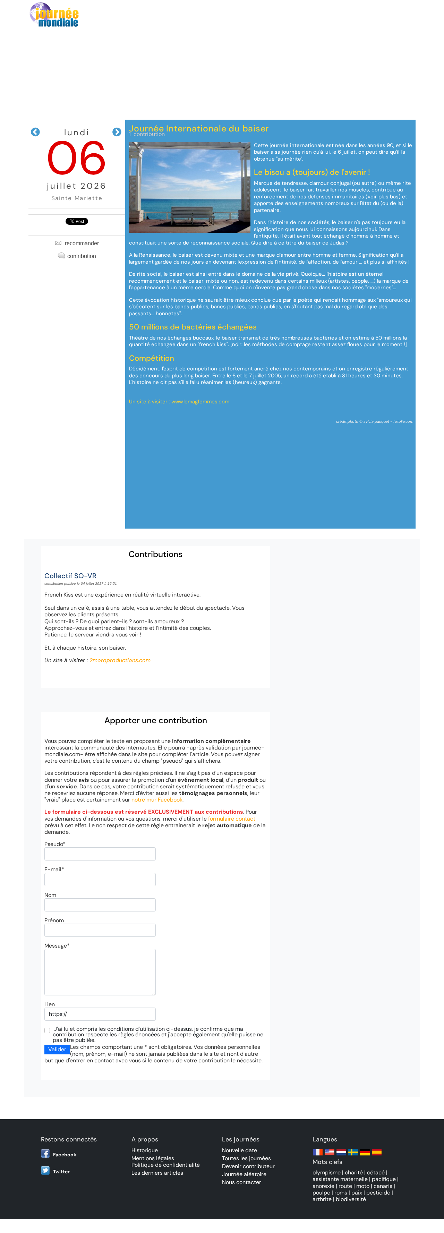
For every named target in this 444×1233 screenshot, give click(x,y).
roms (340, 1192)
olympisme (327, 1172)
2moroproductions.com (120, 660)
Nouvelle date (239, 1150)
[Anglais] (329, 1155)
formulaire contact (231, 818)
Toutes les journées (246, 1158)
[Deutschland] (365, 1155)
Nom (50, 895)
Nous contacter (241, 1182)
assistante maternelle (340, 1179)
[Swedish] (353, 1155)
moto (362, 1186)
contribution (81, 256)
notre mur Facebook (156, 799)
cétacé (376, 1172)
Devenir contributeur (248, 1166)
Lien (49, 1004)
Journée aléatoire (244, 1174)
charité (354, 1172)
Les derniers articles (157, 1172)
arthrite (322, 1199)
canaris (383, 1186)
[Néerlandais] (341, 1155)
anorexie (323, 1186)
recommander (82, 243)
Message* (57, 945)
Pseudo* (55, 844)
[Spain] (377, 1155)
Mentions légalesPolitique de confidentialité (165, 1161)
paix (356, 1192)
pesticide (378, 1192)
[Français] (318, 1155)
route (345, 1186)
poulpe (321, 1192)
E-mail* (54, 869)
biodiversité (351, 1199)
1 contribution (147, 134)
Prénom (54, 920)
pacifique (384, 1179)
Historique (144, 1150)
